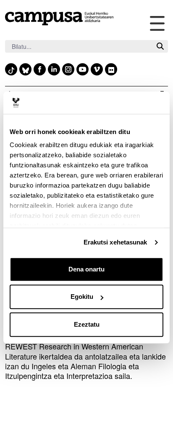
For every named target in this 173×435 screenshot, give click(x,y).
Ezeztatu (87, 324)
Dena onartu (86, 269)
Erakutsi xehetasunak (115, 242)
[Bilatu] (160, 46)
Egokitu (82, 296)
